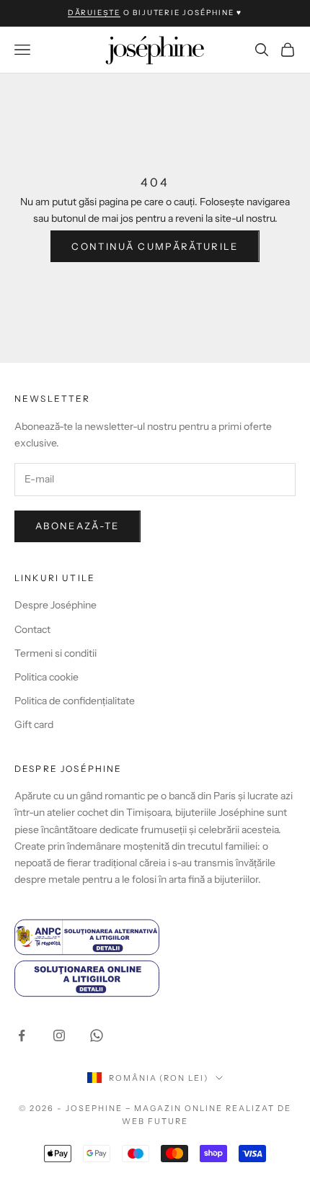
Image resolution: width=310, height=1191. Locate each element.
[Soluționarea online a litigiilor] (155, 978)
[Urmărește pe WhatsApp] (96, 1035)
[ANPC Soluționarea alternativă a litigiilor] (155, 937)
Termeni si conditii (55, 653)
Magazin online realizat (204, 1108)
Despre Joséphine (55, 604)
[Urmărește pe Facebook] (21, 1035)
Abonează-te (77, 525)
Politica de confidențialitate (74, 700)
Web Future (155, 1121)
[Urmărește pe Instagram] (59, 1035)
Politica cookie (46, 676)
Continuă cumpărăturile (154, 246)
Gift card (33, 724)
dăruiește (94, 12)
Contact (32, 629)
